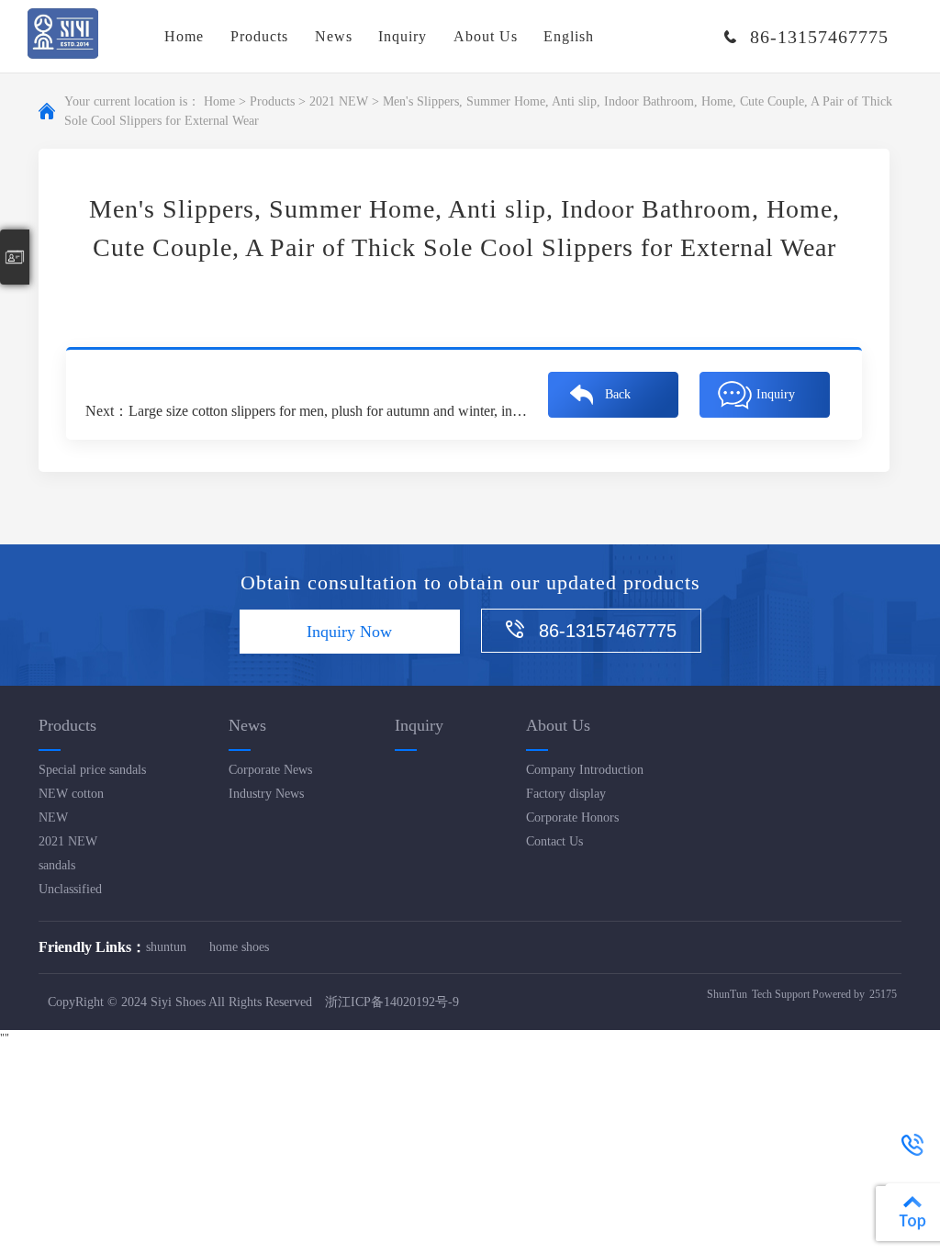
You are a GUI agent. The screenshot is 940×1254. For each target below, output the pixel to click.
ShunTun (727, 994)
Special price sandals (92, 770)
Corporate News (270, 770)
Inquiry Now (349, 631)
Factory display (566, 794)
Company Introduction (584, 770)
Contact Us (554, 841)
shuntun (166, 947)
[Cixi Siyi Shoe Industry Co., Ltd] (63, 35)
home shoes (239, 947)
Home (184, 36)
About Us (485, 36)
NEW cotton (71, 794)
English (568, 36)
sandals (57, 865)
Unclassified (70, 889)
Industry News (266, 794)
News (333, 36)
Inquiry (402, 36)
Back (618, 394)
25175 (883, 994)
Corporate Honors (572, 817)
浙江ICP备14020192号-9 (392, 1002)
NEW (53, 817)
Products (259, 36)
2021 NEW (338, 101)
